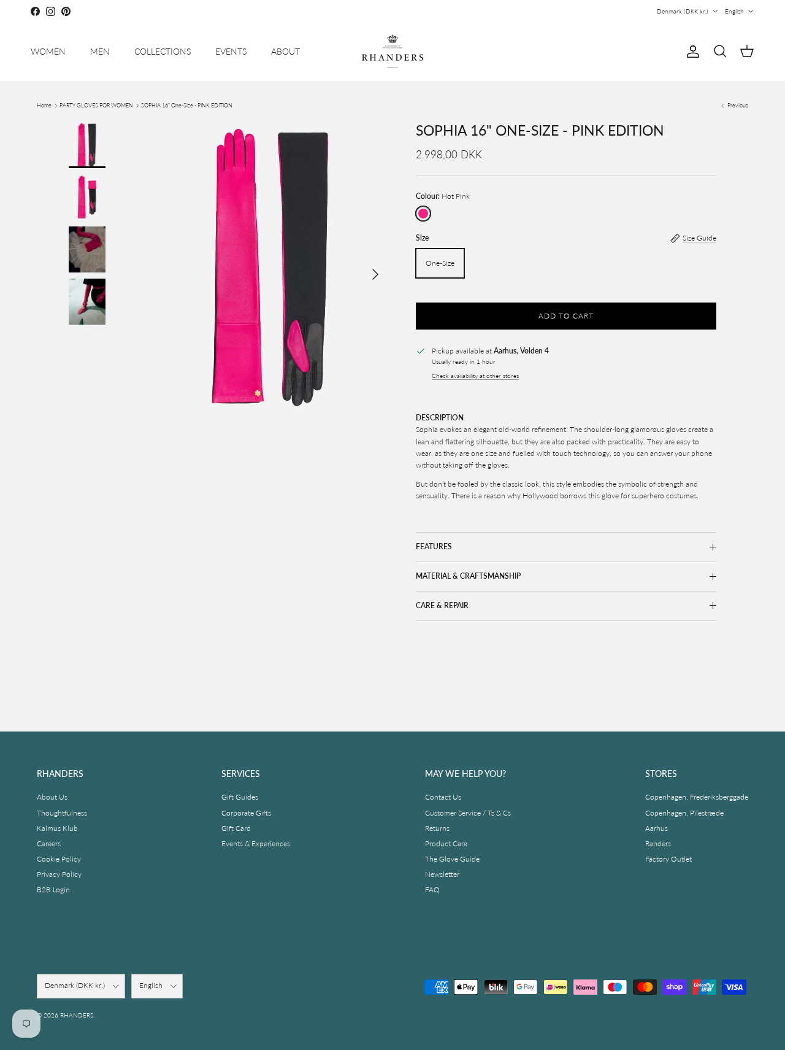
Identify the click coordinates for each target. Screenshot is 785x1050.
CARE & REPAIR (442, 605)
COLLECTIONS (162, 51)
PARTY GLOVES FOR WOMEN (96, 105)
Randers (658, 843)
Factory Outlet (668, 858)
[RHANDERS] (392, 51)
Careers (49, 843)
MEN (100, 51)
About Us (52, 796)
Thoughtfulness (62, 812)
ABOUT (285, 51)
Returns (437, 828)
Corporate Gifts (246, 812)
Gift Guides (239, 796)
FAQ (432, 889)
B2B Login (53, 889)
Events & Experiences (255, 843)
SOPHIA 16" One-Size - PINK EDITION (186, 105)
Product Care (446, 843)
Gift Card (236, 828)
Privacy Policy (59, 874)
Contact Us (443, 796)
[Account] (690, 51)
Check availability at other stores (475, 376)
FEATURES (434, 546)
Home (44, 105)
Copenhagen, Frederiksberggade (696, 796)
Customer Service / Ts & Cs (468, 812)
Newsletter (442, 874)
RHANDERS (76, 1015)
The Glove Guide (452, 858)
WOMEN (48, 51)
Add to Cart (566, 315)
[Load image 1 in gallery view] (272, 268)
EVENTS (231, 51)
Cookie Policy (59, 858)
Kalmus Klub (57, 828)
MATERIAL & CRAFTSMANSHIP (468, 576)
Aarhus (656, 828)
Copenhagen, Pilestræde (684, 812)
